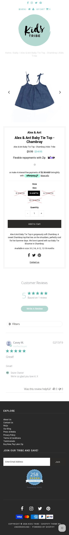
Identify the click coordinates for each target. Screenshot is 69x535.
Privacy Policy (9, 435)
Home (8, 53)
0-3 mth (20, 193)
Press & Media (9, 432)
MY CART (43, 9)
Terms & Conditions (12, 438)
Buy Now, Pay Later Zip (13, 444)
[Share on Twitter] (34, 256)
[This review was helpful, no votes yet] (54, 389)
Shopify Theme (49, 524)
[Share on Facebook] (29, 256)
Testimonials (9, 441)
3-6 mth (34, 193)
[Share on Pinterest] (39, 256)
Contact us (34, 262)
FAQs (5, 426)
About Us (7, 419)
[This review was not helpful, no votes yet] (60, 389)
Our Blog (7, 429)
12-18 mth (34, 200)
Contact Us (8, 423)
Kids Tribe (33, 524)
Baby (15, 53)
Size (34, 184)
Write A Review (35, 308)
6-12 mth (48, 193)
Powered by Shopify (43, 527)
